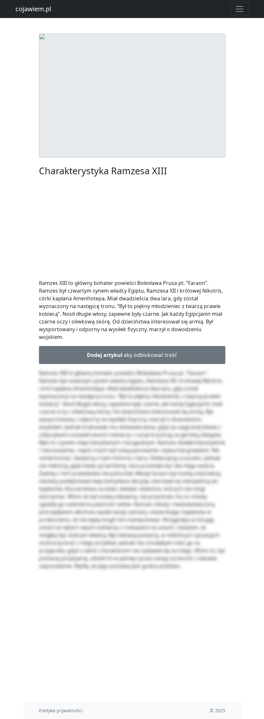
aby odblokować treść (132, 355)
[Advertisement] (132, 229)
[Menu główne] (240, 9)
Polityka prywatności (61, 710)
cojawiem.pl (33, 9)
